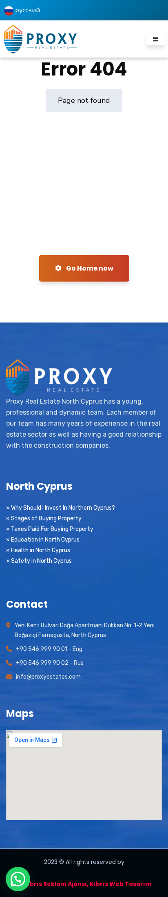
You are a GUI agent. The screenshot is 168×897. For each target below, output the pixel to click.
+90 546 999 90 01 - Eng (49, 649)
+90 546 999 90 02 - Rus (50, 662)
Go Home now (89, 268)
